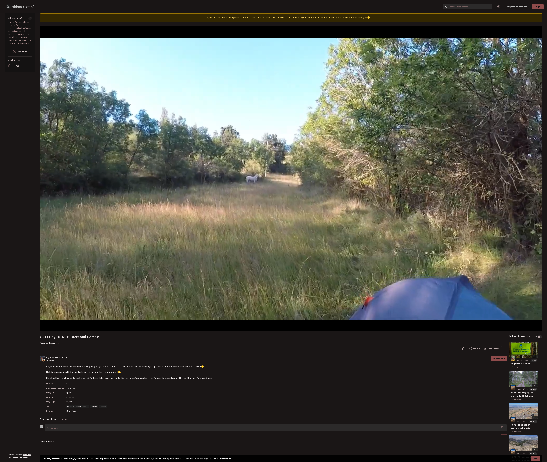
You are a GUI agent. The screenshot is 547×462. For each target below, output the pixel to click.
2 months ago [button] (516, 399)
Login (538, 6)
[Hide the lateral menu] (30, 18)
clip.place (535, 360)
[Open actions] (504, 348)
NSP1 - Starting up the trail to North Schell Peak (522, 394)
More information (222, 458)
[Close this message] (538, 17)
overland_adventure (525, 360)
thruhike (103, 406)
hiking (78, 406)
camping (70, 406)
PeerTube (27, 455)
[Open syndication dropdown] (55, 419)
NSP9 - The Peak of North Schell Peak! (520, 426)
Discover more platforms (18, 457)
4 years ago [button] (54, 343)
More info (22, 51)
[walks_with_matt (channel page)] (513, 387)
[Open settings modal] (499, 7)
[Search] (446, 6)
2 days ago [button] (515, 367)
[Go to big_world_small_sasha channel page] (43, 360)
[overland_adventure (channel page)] (513, 358)
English (69, 402)
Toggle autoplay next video (539, 336)
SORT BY (63, 419)
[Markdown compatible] (503, 427)
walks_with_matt (524, 389)
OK (535, 458)
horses (85, 406)
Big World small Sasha (57, 357)
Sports (68, 393)
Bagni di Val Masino (520, 363)
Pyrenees (94, 406)
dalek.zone (534, 389)
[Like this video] (463, 348)
